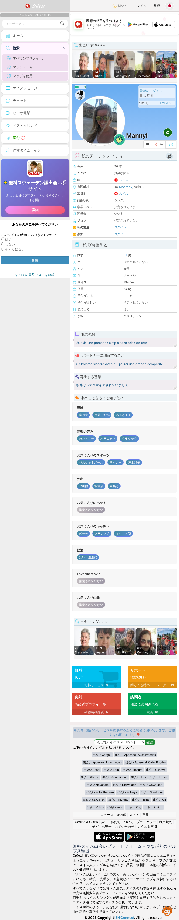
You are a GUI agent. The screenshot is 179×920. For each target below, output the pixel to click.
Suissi (37, 5)
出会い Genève (155, 769)
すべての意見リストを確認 (35, 275)
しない (10, 244)
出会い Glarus (90, 777)
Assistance (167, 910)
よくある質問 (147, 826)
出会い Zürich (153, 807)
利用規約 (165, 822)
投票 (35, 260)
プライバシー (146, 822)
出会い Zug (134, 807)
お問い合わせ (124, 826)
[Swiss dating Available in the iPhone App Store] (109, 834)
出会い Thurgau (118, 799)
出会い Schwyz (127, 792)
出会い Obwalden (151, 784)
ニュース (107, 815)
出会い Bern (111, 769)
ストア (134, 815)
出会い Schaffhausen (100, 792)
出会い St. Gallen (94, 799)
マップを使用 (22, 76)
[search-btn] (62, 24)
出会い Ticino (140, 799)
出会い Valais (95, 807)
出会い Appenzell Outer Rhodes (145, 762)
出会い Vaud (115, 807)
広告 (104, 822)
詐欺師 (121, 815)
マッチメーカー (24, 67)
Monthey (125, 187)
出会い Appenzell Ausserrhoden (135, 755)
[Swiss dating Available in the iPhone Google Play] (140, 834)
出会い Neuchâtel (98, 784)
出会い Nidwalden (124, 784)
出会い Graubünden (114, 777)
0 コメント (167, 103)
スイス (123, 180)
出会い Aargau (102, 755)
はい (8, 239)
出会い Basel (92, 769)
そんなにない (15, 249)
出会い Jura (138, 777)
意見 (145, 815)
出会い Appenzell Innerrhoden (102, 762)
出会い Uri (159, 799)
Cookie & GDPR (86, 822)
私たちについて (122, 822)
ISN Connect (124, 918)
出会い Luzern (159, 777)
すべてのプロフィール (29, 58)
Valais (139, 186)
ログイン (140, 6)
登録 (157, 6)
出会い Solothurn (152, 792)
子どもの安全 (102, 826)
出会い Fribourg (132, 769)
